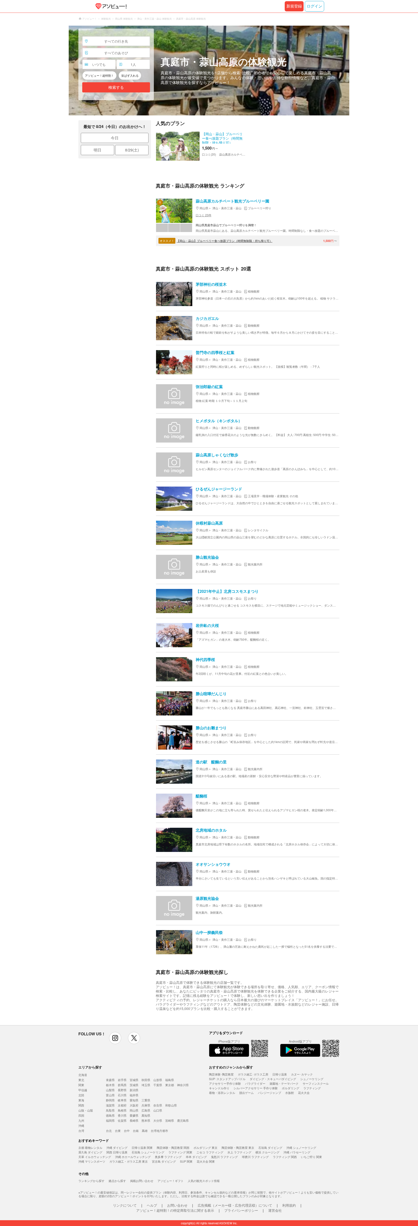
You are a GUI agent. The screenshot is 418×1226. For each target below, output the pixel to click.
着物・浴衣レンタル (222, 1093)
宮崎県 (169, 1120)
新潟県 (134, 1090)
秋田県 (146, 1080)
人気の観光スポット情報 (204, 1181)
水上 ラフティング (239, 1152)
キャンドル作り (219, 1088)
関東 (81, 1085)
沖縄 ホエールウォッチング (133, 1157)
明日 (97, 150)
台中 (127, 1130)
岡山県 (134, 1110)
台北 (109, 1130)
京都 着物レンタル (90, 1147)
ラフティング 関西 (285, 1157)
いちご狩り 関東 (311, 1157)
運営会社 (275, 1210)
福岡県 (110, 1120)
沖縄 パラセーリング (297, 1152)
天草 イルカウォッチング (94, 1157)
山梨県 (110, 1090)
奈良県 (157, 1105)
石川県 (122, 1095)
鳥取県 (110, 1110)
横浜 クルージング (267, 1152)
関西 (81, 1105)
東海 (81, 1100)
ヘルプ (152, 1205)
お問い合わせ (177, 1205)
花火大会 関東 (206, 1161)
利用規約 (289, 1205)
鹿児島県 (183, 1120)
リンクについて (125, 1205)
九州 (81, 1120)
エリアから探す (90, 1067)
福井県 (134, 1095)
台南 (136, 1130)
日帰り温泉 (279, 1074)
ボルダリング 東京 (205, 1147)
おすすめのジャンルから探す (231, 1067)
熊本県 (146, 1120)
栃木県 (110, 1085)
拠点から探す (117, 1181)
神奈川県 (183, 1085)
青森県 (110, 1080)
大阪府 (134, 1105)
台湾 (81, 1130)
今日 (115, 138)
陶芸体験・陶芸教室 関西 (173, 1147)
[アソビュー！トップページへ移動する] (110, 6)
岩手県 (122, 1080)
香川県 (122, 1115)
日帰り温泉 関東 (142, 1147)
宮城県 (134, 1080)
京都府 (122, 1105)
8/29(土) (132, 150)
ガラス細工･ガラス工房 (253, 1074)
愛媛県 (134, 1115)
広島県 (146, 1110)
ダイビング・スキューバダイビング (273, 1079)
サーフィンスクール (316, 1083)
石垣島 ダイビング (270, 1147)
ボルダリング (290, 1088)
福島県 (169, 1080)
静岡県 (110, 1100)
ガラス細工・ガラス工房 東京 (128, 1161)
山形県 (157, 1080)
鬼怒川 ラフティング (224, 1157)
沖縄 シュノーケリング (301, 1147)
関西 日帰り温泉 (116, 1152)
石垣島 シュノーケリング (148, 1152)
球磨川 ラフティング (255, 1157)
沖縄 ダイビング (116, 1147)
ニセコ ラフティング (209, 1152)
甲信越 (82, 1090)
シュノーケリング (311, 1079)
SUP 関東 (186, 1161)
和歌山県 (171, 1105)
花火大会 (304, 1093)
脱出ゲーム (246, 1093)
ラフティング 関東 (180, 1152)
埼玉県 (146, 1085)
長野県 (122, 1090)
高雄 (145, 1130)
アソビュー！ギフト (170, 1181)
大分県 (157, 1120)
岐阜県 (122, 1100)
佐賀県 (122, 1120)
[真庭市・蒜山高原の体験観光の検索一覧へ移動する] (209, 70)
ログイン (314, 6)
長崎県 (134, 1120)
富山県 (110, 1095)
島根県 (122, 1110)
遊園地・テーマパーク (284, 1083)
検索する (116, 87)
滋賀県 (110, 1105)
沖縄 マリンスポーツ (91, 1161)
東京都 (169, 1085)
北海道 (82, 1075)
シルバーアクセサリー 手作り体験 (255, 1088)
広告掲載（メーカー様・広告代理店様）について (235, 1205)
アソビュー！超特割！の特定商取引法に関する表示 (175, 1210)
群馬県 (122, 1085)
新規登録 (294, 6)
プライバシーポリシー (241, 1210)
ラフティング (312, 1088)
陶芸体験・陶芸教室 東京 (238, 1147)
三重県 (146, 1100)
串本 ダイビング (196, 1157)
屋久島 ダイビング (90, 1152)
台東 (118, 1130)
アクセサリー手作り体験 (225, 1083)
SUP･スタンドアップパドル (227, 1079)
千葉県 (157, 1085)
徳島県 (110, 1115)
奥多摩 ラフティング (168, 1157)
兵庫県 (146, 1105)
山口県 (157, 1110)
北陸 (81, 1095)
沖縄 (81, 1125)
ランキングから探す (91, 1181)
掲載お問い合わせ (141, 1181)
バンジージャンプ (269, 1093)
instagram (115, 1038)
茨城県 (134, 1085)
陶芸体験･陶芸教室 (221, 1074)
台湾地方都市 (159, 1130)
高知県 (146, 1115)
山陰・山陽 (85, 1110)
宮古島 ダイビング (164, 1161)
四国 (81, 1115)
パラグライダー (255, 1083)
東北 (81, 1080)
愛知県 (134, 1100)
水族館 (289, 1093)
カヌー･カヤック (302, 1074)
